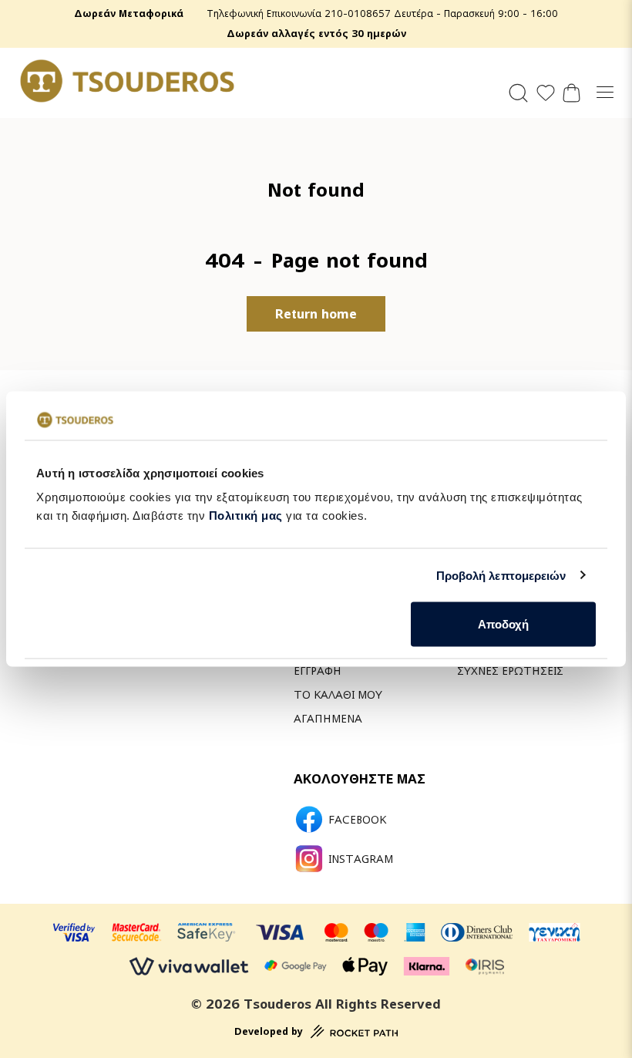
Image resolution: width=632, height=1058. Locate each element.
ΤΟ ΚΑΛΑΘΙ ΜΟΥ (338, 694)
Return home (316, 314)
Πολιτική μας (246, 515)
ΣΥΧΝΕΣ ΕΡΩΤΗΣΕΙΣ (510, 670)
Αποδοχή (503, 624)
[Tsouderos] (127, 81)
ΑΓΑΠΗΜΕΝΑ (328, 718)
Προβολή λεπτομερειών (501, 574)
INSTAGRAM (360, 859)
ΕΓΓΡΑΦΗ (317, 670)
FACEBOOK (357, 820)
